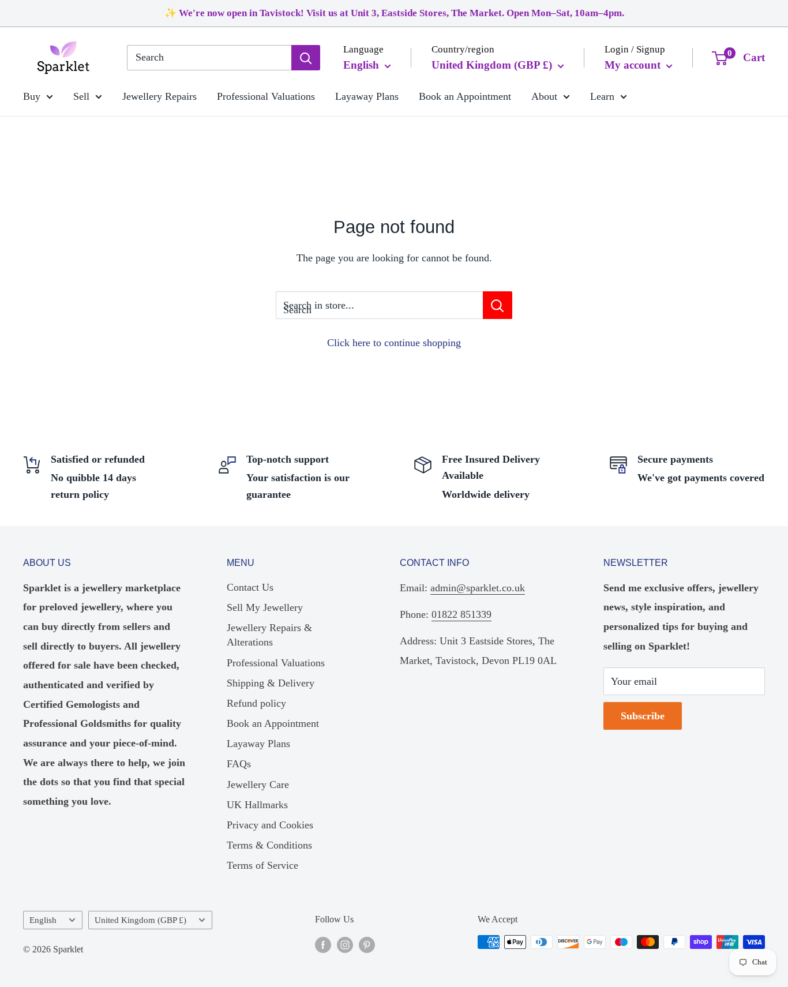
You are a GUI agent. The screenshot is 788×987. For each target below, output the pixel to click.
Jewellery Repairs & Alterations (269, 635)
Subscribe (643, 716)
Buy (31, 96)
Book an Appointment (465, 96)
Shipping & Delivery (270, 683)
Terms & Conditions (269, 845)
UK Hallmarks (257, 804)
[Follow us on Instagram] (345, 943)
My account (634, 65)
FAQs (239, 764)
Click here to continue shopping (394, 342)
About (544, 96)
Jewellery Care (258, 784)
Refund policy (256, 703)
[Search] (305, 57)
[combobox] (209, 57)
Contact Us (250, 587)
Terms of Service (262, 865)
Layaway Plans (367, 96)
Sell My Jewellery (265, 607)
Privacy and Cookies (270, 825)
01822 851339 (461, 614)
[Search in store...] (497, 305)
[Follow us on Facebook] (323, 943)
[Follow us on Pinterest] (367, 943)
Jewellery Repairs (159, 96)
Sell (81, 96)
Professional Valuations (266, 96)
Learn (602, 96)
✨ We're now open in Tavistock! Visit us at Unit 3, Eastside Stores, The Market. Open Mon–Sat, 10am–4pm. (394, 12)
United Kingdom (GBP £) (140, 920)
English (43, 920)
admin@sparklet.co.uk (477, 588)
